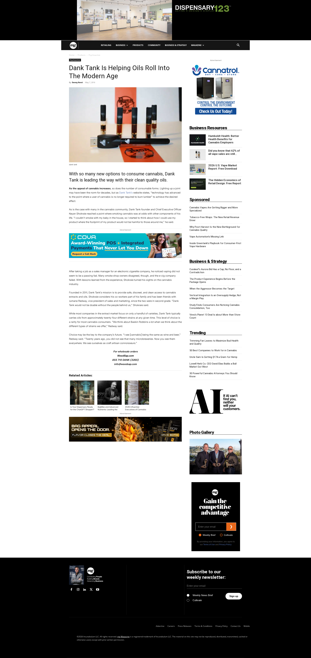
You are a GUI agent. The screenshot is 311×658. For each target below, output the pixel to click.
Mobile (247, 626)
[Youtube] (97, 589)
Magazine (196, 45)
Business (120, 45)
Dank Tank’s (126, 192)
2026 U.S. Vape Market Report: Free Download (222, 167)
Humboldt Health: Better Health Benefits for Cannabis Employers (223, 139)
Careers (171, 626)
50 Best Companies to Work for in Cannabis (213, 350)
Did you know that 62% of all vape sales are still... (224, 152)
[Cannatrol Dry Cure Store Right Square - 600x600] (216, 90)
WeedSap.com (125, 355)
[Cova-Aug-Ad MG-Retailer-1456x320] (125, 247)
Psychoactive (75, 60)
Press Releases (184, 626)
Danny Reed (77, 82)
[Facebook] (71, 589)
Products (138, 45)
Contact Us (236, 626)
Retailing (106, 45)
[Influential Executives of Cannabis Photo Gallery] (216, 456)
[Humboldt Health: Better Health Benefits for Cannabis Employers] (198, 140)
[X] (91, 589)
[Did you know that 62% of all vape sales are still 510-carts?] (198, 154)
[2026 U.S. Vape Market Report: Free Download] (198, 169)
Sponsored (200, 200)
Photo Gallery (202, 432)
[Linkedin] (84, 589)
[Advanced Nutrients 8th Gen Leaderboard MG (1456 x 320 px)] (125, 429)
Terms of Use (209, 544)
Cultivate (228, 535)
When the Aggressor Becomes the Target (212, 288)
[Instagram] (77, 589)
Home (72, 55)
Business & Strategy (176, 45)
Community (154, 45)
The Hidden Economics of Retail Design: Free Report (224, 181)
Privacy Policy (225, 544)
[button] (238, 45)
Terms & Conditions (203, 626)
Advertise (160, 626)
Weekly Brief (209, 535)
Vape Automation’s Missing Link (207, 236)
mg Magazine (123, 636)
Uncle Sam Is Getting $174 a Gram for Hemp (213, 357)
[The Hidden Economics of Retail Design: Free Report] (198, 184)
